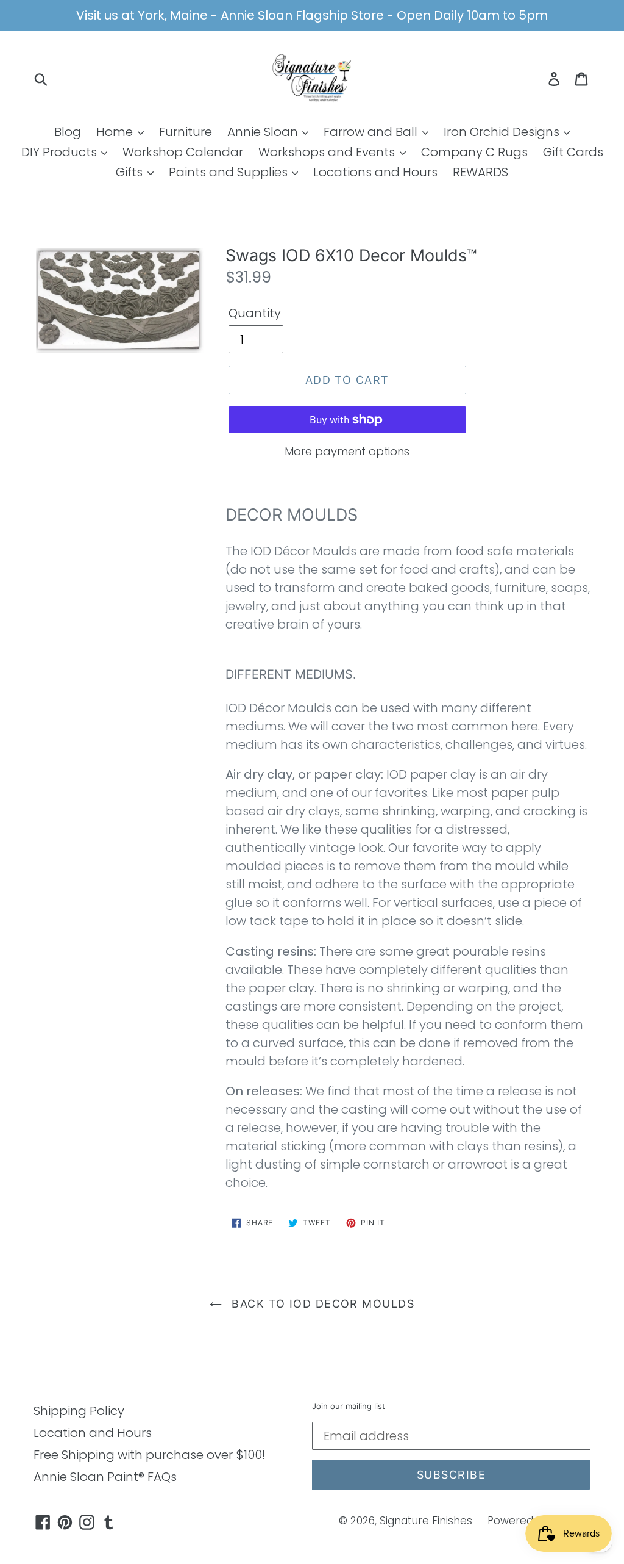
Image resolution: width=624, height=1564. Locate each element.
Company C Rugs (474, 151)
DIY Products (60, 151)
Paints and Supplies (230, 172)
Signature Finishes (426, 1520)
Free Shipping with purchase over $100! (149, 1454)
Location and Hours (93, 1432)
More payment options (347, 451)
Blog (67, 131)
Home (116, 131)
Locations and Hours (375, 172)
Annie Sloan (264, 131)
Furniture (185, 131)
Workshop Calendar (182, 151)
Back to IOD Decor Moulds (321, 1303)
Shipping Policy (79, 1410)
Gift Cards (573, 151)
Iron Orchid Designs (503, 131)
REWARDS (480, 172)
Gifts (131, 172)
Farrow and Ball (372, 131)
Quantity (255, 313)
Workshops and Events (328, 151)
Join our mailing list (348, 1406)
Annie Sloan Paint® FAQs (105, 1476)
